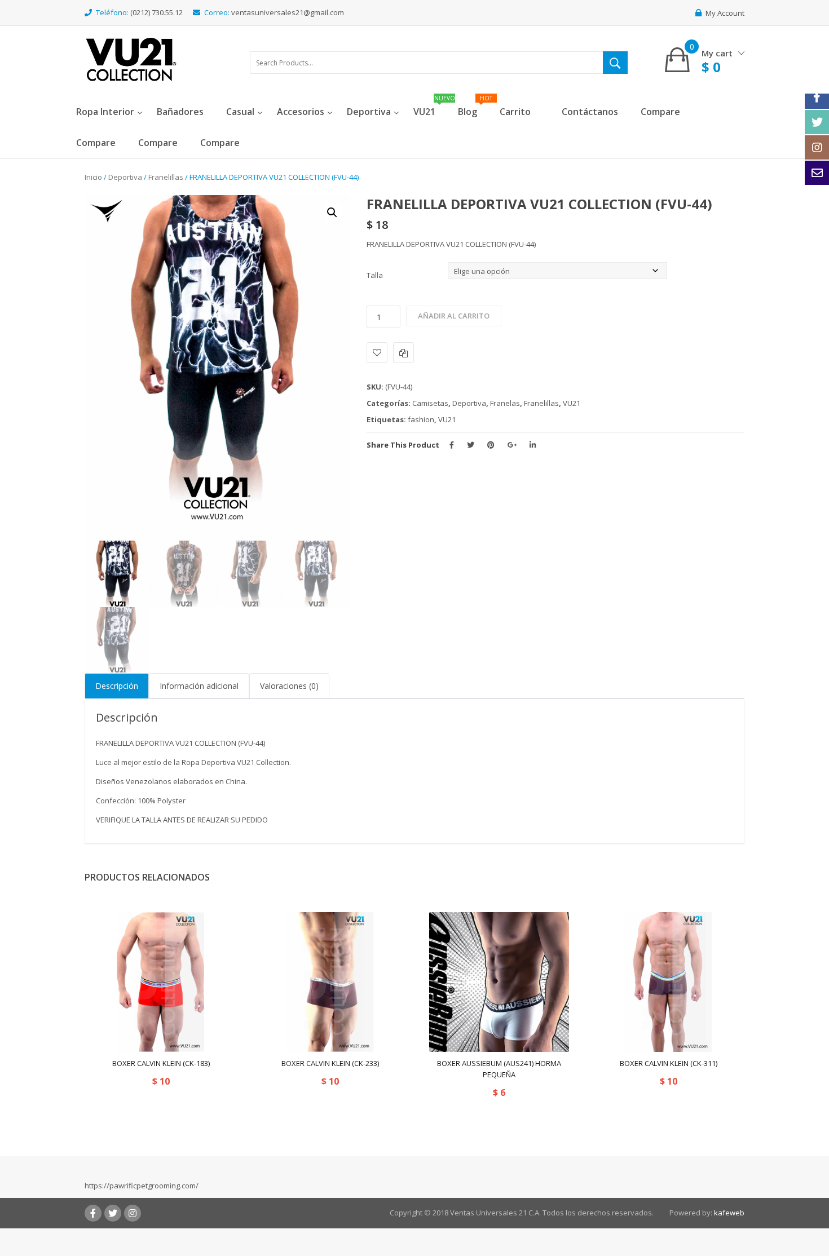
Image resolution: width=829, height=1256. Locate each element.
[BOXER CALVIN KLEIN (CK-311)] (668, 982)
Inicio (93, 177)
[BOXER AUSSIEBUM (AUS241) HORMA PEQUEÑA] (499, 982)
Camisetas (430, 403)
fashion (421, 419)
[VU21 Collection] (131, 59)
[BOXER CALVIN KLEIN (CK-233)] (330, 982)
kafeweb (729, 1213)
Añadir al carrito (454, 316)
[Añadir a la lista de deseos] (377, 352)
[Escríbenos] (817, 173)
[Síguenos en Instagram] (817, 147)
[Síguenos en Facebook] (817, 97)
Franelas (505, 403)
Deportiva (125, 177)
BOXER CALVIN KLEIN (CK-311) (668, 1063)
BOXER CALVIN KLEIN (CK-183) (161, 1063)
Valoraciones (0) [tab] (289, 685)
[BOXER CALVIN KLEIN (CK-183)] (161, 982)
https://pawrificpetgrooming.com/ (142, 1185)
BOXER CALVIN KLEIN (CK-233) (330, 1063)
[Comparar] (403, 352)
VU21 (571, 403)
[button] (332, 212)
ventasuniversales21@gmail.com (287, 12)
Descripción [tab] (116, 685)
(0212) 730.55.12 (156, 12)
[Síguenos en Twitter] (817, 122)
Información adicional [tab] (199, 685)
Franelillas (165, 177)
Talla (375, 275)
